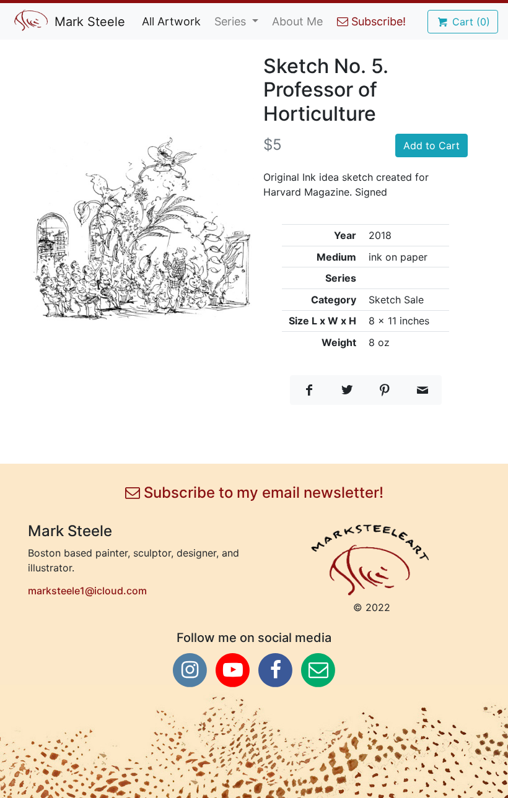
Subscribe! (377, 21)
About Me (297, 21)
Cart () (469, 21)
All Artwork (171, 21)
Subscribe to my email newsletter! (261, 492)
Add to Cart (431, 145)
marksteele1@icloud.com (87, 590)
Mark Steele (88, 21)
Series (231, 21)
